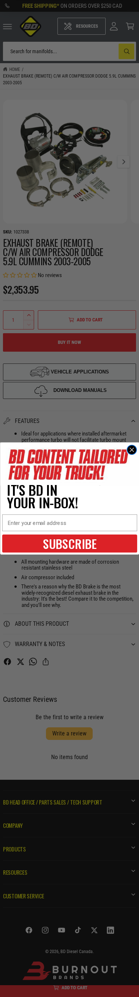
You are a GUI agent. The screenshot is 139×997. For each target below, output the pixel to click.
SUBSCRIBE (69, 543)
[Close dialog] (131, 449)
